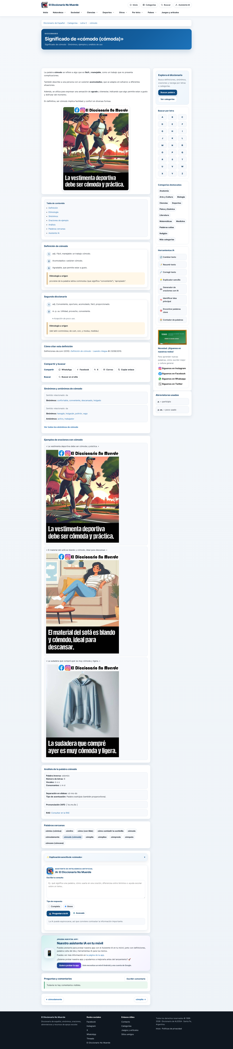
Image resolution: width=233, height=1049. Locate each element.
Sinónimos (53, 216)
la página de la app (95, 955)
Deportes (176, 203)
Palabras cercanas (57, 229)
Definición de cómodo (81, 351)
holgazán (70, 413)
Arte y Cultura (166, 197)
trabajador (69, 419)
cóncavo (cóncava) (55, 843)
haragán (61, 413)
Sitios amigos (127, 1034)
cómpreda (116, 837)
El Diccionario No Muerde (98, 1042)
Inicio (45, 12)
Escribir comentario (136, 979)
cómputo (129, 837)
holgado (97, 400)
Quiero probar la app (69, 965)
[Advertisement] (116, 57)
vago (85, 413)
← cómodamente (54, 999)
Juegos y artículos (170, 12)
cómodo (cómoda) (72, 837)
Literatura (164, 215)
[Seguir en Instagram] (172, 368)
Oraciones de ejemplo (59, 220)
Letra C (83, 23)
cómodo (93, 23)
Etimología (53, 212)
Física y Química (167, 209)
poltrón (78, 413)
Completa (55, 906)
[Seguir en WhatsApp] (172, 379)
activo (60, 419)
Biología (181, 197)
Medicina (180, 221)
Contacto (125, 1022)
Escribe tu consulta (55, 878)
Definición (53, 208)
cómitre (69, 831)
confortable (62, 400)
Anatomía (164, 191)
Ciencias (164, 203)
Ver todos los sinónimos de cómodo (61, 427)
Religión (163, 233)
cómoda (131, 831)
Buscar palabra (168, 92)
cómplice (102, 837)
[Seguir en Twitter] (172, 384)
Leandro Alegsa (100, 351)
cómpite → (141, 999)
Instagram (91, 1026)
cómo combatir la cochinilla (110, 831)
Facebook (91, 1022)
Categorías (72, 23)
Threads (90, 1038)
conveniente (74, 400)
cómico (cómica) (54, 831)
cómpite (90, 837)
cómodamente (52, 837)
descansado (86, 400)
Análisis (52, 224)
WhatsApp (91, 1034)
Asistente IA (54, 233)
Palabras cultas (167, 227)
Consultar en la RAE (60, 813)
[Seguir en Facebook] (172, 373)
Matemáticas (166, 221)
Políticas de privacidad (172, 1028)
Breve (70, 906)
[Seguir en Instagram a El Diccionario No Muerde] (172, 337)
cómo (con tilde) (85, 831)
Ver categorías (168, 99)
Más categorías (167, 239)
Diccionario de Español (54, 23)
